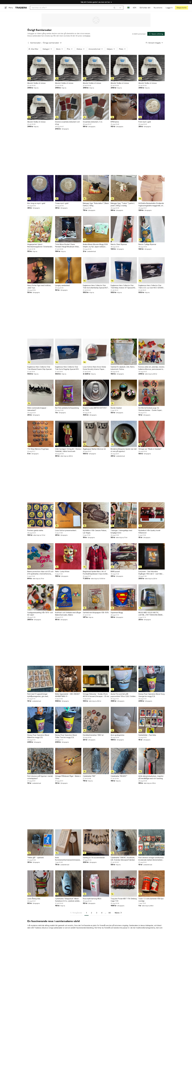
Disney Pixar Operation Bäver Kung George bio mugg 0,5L (151, 695)
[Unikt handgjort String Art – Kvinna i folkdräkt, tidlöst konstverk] (68, 434)
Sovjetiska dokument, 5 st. (93, 122)
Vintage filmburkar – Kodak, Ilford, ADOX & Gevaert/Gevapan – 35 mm (96, 695)
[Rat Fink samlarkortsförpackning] (68, 393)
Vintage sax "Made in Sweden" (149, 449)
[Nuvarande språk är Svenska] (128, 8)
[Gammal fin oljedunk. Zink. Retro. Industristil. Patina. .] (124, 352)
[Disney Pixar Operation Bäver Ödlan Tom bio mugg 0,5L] (68, 720)
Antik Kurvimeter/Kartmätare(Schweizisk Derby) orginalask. (68, 859)
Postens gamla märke (35, 530)
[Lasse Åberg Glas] (40, 883)
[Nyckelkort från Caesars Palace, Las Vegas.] (96, 515)
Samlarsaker (35, 43)
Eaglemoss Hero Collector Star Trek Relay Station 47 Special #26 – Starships (123, 286)
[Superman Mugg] (124, 597)
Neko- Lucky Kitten (62, 571)
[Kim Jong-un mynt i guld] (40, 188)
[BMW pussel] (124, 556)
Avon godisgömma (117, 735)
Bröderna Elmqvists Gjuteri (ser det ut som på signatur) (124, 450)
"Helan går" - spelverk (35, 857)
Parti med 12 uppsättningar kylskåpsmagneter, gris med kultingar (37, 695)
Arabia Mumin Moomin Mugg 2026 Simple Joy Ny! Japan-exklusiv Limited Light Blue (95, 245)
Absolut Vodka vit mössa (36, 83)
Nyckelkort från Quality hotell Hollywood (149, 531)
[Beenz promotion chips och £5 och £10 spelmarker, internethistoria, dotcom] (40, 556)
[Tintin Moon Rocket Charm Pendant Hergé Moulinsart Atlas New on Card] (68, 229)
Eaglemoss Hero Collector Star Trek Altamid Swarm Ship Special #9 (39, 368)
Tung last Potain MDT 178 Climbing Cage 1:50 (124, 900)
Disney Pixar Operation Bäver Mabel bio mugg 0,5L (38, 736)
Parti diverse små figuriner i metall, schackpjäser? (40, 777)
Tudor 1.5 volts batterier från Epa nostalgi (150, 900)
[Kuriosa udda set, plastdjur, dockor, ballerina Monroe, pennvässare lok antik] (151, 352)
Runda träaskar (116, 408)
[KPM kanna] (124, 107)
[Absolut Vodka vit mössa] (40, 68)
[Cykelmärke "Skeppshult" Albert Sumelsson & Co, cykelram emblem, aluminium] (68, 883)
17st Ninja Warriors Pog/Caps (38, 449)
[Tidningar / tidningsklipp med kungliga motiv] (124, 515)
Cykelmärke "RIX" (89, 776)
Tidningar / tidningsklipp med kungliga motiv (121, 531)
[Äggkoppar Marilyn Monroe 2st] (96, 434)
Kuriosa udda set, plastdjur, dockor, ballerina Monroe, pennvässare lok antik (151, 368)
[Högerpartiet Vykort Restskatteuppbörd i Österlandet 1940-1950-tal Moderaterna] (40, 229)
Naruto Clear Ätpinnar (119, 244)
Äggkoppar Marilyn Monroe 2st (94, 449)
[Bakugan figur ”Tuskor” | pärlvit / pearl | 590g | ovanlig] (124, 188)
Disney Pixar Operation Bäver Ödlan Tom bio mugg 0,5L (66, 736)
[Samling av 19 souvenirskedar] (96, 842)
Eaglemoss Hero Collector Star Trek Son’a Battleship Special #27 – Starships (96, 286)
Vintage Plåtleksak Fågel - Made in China (68, 777)
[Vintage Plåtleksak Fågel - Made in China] (68, 761)
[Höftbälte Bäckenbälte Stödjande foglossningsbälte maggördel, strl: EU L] (151, 188)
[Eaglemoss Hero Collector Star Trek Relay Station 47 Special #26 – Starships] (124, 270)
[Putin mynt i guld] (151, 107)
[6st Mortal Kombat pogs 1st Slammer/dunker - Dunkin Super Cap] (151, 393)
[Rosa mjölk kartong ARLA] (96, 883)
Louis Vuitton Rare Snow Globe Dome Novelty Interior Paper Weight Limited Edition (94, 368)
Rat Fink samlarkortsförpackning (67, 408)
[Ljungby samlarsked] (68, 270)
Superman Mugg (117, 612)
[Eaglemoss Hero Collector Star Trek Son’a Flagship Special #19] (68, 352)
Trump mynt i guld (61, 203)
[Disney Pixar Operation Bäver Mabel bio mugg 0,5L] (40, 720)
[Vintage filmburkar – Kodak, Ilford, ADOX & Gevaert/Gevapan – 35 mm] (96, 679)
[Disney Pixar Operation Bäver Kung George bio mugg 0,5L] (151, 679)
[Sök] (114, 7)
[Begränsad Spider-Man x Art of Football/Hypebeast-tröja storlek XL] (96, 556)
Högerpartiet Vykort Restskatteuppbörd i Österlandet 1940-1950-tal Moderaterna (39, 245)
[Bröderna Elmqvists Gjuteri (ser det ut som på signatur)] (124, 434)
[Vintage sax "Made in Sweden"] (151, 434)
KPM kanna (115, 122)
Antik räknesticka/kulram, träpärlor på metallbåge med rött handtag (151, 777)
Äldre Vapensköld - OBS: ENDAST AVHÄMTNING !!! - (67, 695)
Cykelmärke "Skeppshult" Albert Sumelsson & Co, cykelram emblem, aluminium (68, 900)
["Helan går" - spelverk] (40, 842)
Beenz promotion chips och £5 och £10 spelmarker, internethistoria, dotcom (40, 572)
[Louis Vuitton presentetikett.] (68, 515)
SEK (134, 8)
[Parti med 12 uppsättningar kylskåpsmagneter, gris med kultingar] (40, 679)
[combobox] (73, 7)
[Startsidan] (21, 8)
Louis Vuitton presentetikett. (66, 530)
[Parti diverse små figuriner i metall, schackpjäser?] (40, 761)
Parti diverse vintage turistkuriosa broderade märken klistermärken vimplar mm (151, 859)
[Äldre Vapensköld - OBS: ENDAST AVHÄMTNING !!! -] (68, 679)
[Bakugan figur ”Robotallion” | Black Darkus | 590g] (96, 188)
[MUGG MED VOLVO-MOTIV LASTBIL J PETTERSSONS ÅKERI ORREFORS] (151, 597)
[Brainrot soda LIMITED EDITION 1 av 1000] (96, 393)
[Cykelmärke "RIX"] (96, 761)
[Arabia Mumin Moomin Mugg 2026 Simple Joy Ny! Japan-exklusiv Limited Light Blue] (96, 229)
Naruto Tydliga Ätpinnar (147, 244)
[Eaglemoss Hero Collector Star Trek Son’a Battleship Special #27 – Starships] (96, 270)
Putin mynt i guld (144, 122)
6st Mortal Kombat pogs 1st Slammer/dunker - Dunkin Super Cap (150, 409)
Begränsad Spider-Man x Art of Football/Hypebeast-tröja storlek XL (95, 572)
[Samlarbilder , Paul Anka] (151, 720)
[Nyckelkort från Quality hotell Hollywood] (151, 515)
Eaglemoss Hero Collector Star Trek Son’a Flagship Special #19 (67, 368)
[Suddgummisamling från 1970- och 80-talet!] (40, 597)
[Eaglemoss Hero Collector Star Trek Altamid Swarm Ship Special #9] (40, 352)
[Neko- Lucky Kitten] (68, 556)
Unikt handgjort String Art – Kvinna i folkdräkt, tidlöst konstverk (68, 450)
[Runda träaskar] (124, 393)
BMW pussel (115, 571)
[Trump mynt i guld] (68, 188)
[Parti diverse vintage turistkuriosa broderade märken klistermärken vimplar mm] (151, 842)
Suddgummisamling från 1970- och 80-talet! (40, 614)
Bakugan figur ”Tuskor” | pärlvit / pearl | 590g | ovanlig (123, 204)
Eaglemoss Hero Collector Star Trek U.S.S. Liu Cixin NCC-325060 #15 (150, 286)
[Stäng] (190, 2)
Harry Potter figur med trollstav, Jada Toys (39, 286)
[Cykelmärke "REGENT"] (124, 761)
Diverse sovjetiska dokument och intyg (67, 123)
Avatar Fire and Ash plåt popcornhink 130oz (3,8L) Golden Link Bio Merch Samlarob (123, 695)
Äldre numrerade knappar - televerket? (37, 409)
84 (110, 913)
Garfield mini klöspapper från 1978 (96, 612)
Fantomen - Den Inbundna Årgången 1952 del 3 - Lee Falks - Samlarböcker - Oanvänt (150, 572)
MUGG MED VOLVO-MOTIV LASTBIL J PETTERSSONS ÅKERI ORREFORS (150, 614)
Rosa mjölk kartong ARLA (92, 899)
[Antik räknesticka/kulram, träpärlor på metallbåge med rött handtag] (151, 761)
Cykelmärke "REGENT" (119, 776)
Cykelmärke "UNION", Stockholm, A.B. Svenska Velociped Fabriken (123, 859)
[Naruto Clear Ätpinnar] (124, 229)
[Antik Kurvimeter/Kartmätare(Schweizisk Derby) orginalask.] (68, 842)
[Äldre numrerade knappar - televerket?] (40, 393)
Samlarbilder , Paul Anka (147, 735)
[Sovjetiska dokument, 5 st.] (96, 107)
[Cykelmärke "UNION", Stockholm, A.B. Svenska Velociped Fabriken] (124, 842)
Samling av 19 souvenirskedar (94, 857)
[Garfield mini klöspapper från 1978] (96, 597)
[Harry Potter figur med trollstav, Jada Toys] (40, 270)
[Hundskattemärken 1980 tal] (96, 720)
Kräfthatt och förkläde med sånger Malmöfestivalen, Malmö (68, 614)
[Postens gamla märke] (40, 515)
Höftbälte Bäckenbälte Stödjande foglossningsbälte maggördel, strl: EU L (151, 204)
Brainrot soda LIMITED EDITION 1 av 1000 (95, 409)
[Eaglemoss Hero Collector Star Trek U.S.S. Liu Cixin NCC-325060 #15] (151, 270)
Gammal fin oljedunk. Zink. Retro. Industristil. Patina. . (123, 368)
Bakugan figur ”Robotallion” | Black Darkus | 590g (96, 204)
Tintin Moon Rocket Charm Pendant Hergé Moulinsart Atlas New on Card (67, 245)
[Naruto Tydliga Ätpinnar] (151, 229)
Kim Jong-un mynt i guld (36, 203)
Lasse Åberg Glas (33, 899)
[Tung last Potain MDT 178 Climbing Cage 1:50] (124, 883)
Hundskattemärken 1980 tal (93, 735)
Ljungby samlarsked (62, 285)
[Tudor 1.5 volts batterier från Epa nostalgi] (151, 883)
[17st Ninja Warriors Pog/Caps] (40, 434)
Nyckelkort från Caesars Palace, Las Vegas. (95, 531)
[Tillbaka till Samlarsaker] (28, 43)
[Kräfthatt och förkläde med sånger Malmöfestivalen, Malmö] (68, 597)
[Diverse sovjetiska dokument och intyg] (68, 107)
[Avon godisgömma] (124, 720)
